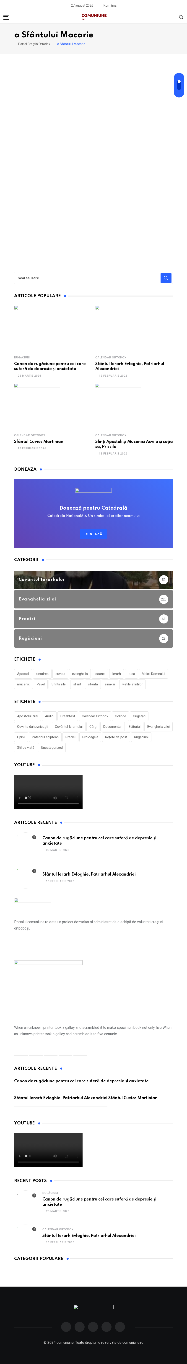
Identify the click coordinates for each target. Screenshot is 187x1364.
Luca (131, 674)
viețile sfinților (132, 684)
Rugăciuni (22, 357)
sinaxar (110, 684)
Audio (49, 716)
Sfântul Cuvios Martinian (38, 442)
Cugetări (139, 716)
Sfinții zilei (59, 684)
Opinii (21, 737)
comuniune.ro (132, 1342)
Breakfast (67, 716)
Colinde (120, 716)
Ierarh (116, 674)
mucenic (23, 684)
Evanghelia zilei (158, 727)
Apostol (23, 674)
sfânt (77, 684)
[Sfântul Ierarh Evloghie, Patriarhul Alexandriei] (118, 328)
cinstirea (42, 674)
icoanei (100, 674)
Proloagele (90, 737)
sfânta (93, 684)
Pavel (41, 684)
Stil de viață (25, 748)
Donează (93, 534)
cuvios (60, 674)
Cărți (92, 727)
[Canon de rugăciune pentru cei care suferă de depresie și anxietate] (37, 328)
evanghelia (80, 674)
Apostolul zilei (27, 716)
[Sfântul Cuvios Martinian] (37, 406)
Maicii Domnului (153, 674)
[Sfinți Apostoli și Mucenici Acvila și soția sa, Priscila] (118, 406)
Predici (70, 737)
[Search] (181, 17)
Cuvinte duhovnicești (32, 727)
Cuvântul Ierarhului (69, 727)
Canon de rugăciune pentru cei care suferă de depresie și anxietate (81, 1081)
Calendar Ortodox (111, 357)
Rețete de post (116, 737)
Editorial (134, 727)
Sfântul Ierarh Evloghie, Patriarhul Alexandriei (89, 874)
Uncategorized (52, 748)
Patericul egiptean (45, 737)
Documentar (112, 727)
